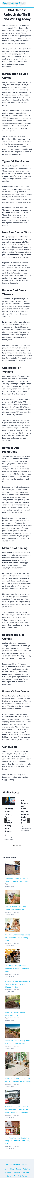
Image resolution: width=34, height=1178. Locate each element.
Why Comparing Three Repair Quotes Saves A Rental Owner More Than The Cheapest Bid (16, 1109)
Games (18, 1169)
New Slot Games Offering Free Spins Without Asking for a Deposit (9, 820)
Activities (26, 1169)
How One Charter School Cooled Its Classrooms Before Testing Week (17, 937)
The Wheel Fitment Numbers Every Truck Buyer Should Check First (17, 968)
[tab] (13, 845)
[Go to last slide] (5, 820)
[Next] (28, 820)
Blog (12, 1169)
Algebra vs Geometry (22, 1172)
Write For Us (22, 1176)
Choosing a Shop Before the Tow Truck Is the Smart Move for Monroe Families (17, 984)
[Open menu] (30, 3)
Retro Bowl (8, 1172)
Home (6, 1169)
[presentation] (8, 801)
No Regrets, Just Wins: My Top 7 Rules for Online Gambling (25, 811)
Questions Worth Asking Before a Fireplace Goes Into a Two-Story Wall (18, 1141)
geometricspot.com (10, 837)
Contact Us (11, 1176)
